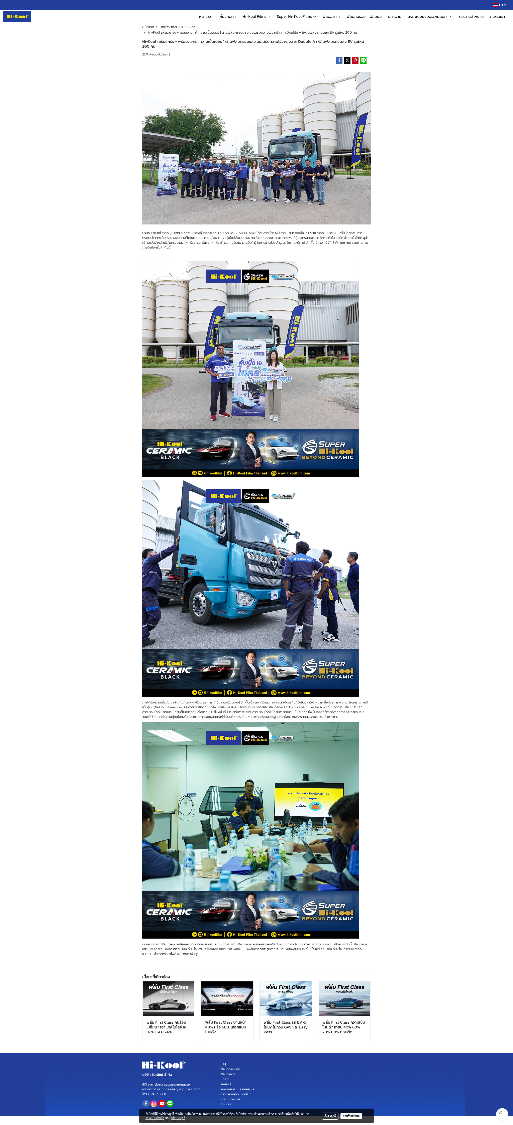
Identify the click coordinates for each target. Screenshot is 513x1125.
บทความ (394, 16)
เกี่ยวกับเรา (227, 16)
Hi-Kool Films (254, 16)
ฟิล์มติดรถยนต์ (230, 1069)
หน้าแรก (205, 16)
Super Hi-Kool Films (295, 16)
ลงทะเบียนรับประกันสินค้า (428, 16)
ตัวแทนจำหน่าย (471, 16)
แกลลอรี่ (225, 1084)
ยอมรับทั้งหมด (351, 1116)
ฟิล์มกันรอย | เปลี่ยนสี (364, 16)
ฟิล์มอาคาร (331, 16)
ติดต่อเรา (497, 16)
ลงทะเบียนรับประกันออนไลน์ (238, 1089)
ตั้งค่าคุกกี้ (330, 1116)
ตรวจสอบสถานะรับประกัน (236, 1094)
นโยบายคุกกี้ (178, 1118)
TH (501, 4)
